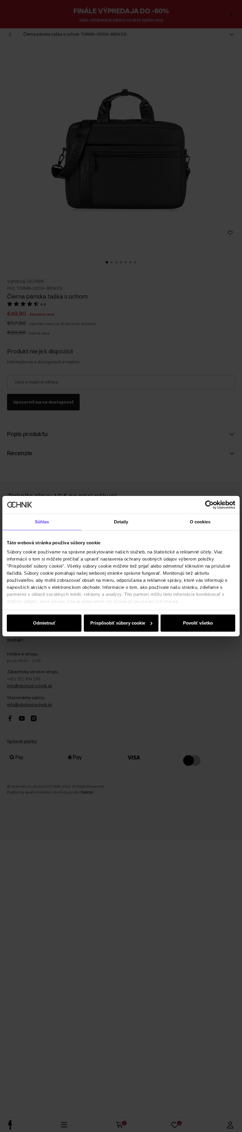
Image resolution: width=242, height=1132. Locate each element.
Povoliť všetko (198, 622)
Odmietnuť (44, 622)
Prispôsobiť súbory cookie (117, 622)
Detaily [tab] (121, 521)
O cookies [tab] (200, 521)
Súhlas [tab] (42, 521)
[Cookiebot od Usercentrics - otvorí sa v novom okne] (209, 504)
